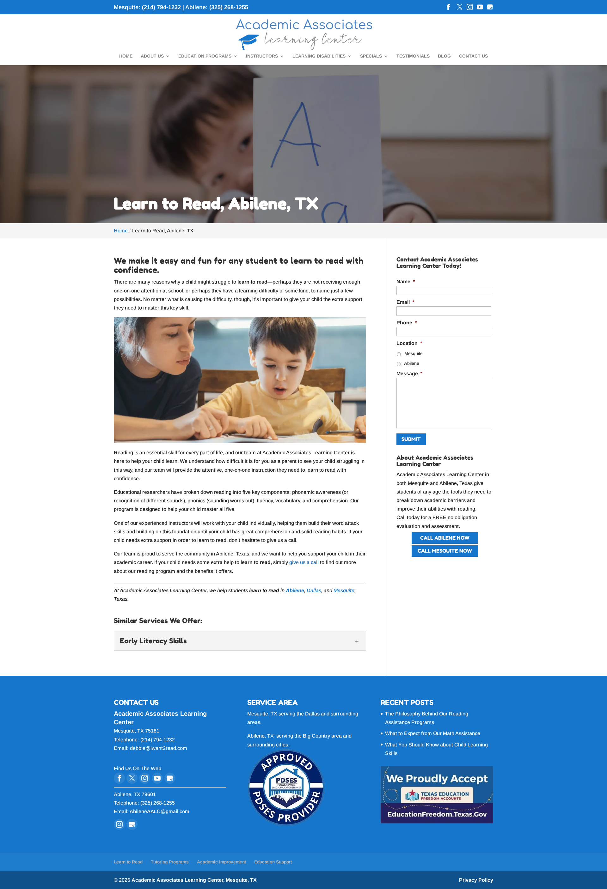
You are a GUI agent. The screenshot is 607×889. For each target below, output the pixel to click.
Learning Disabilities (319, 56)
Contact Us (473, 56)
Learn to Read (128, 861)
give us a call (304, 562)
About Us (152, 56)
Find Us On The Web (137, 768)
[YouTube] (480, 7)
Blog (444, 56)
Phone (406, 322)
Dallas (314, 590)
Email (405, 302)
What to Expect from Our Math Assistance (432, 733)
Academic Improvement (221, 861)
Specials (371, 56)
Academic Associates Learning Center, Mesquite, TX (194, 880)
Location (409, 343)
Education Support (273, 861)
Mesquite (344, 590)
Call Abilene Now (444, 538)
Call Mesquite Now (445, 551)
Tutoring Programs (170, 861)
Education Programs (204, 56)
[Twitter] (460, 7)
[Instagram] (470, 7)
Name (405, 281)
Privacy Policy (476, 880)
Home (125, 56)
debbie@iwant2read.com (158, 748)
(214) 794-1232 (161, 7)
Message (409, 373)
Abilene (411, 363)
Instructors (262, 56)
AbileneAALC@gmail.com (159, 811)
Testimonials (413, 56)
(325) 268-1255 (228, 7)
